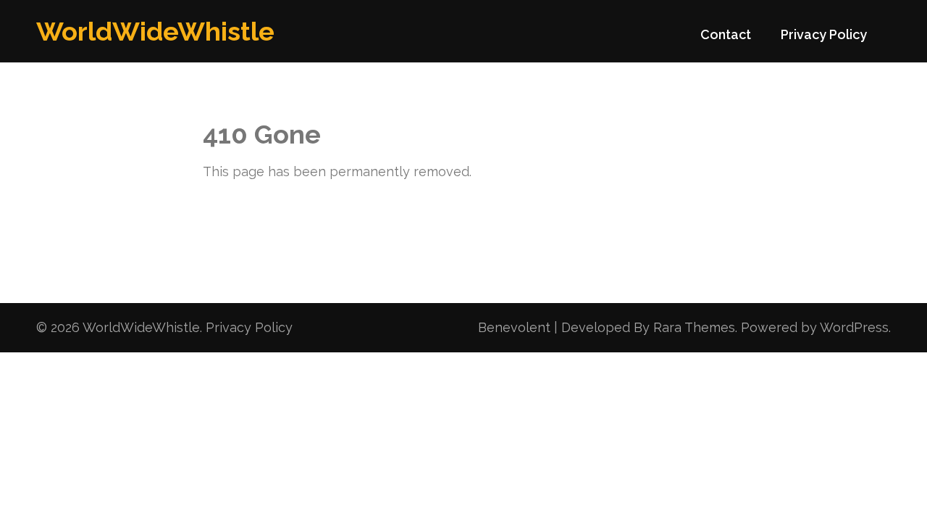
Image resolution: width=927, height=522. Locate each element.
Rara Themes (694, 327)
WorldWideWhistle (155, 31)
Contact (725, 34)
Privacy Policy (824, 34)
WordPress (854, 327)
